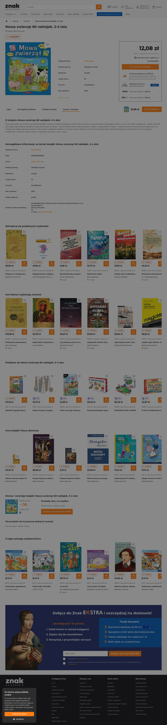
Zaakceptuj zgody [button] (19, 714)
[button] (19, 719)
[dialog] (19, 705)
